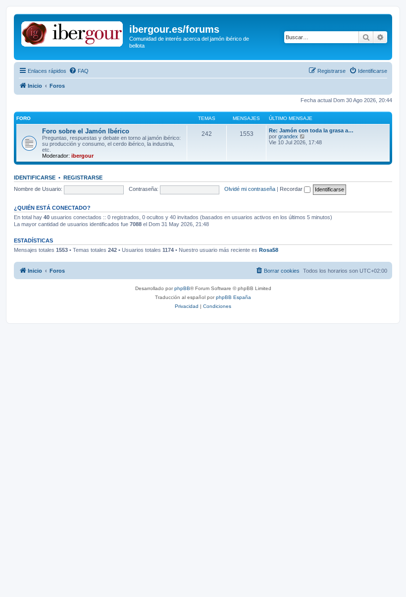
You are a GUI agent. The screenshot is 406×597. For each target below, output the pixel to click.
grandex (288, 136)
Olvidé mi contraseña (249, 189)
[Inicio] (72, 32)
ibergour (82, 156)
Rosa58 (268, 250)
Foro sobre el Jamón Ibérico (85, 131)
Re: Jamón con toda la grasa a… (311, 130)
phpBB (182, 288)
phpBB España (233, 297)
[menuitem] (79, 71)
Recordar (292, 189)
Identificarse (34, 177)
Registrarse (82, 177)
